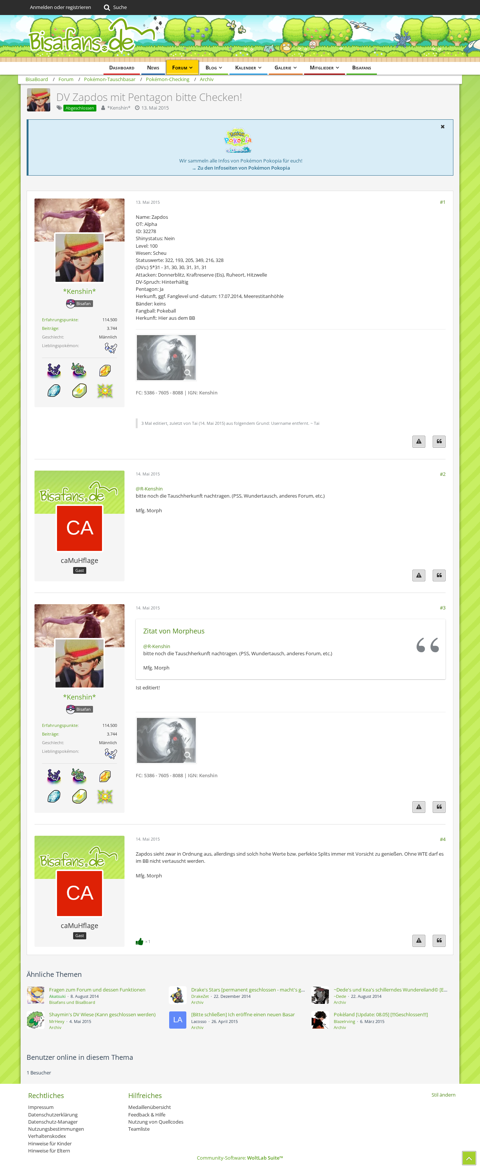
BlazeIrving (344, 1021)
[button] (443, 126)
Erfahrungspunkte (60, 319)
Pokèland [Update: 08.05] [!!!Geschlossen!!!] (381, 1014)
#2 (443, 474)
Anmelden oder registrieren (60, 7)
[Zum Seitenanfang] (469, 1158)
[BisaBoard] (240, 38)
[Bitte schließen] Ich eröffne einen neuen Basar (243, 1014)
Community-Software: (240, 1157)
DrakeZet (200, 996)
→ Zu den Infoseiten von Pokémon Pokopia (241, 167)
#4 (443, 839)
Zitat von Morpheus (174, 630)
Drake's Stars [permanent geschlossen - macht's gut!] (250, 989)
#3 (443, 607)
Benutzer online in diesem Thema (80, 1057)
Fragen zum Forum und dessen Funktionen (97, 989)
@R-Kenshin (149, 488)
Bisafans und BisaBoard (72, 1002)
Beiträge (50, 328)
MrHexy (56, 1021)
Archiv (197, 1002)
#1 (443, 202)
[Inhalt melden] (418, 441)
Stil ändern (444, 1094)
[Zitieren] (439, 441)
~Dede (340, 996)
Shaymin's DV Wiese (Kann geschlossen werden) (102, 1014)
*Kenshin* (118, 107)
